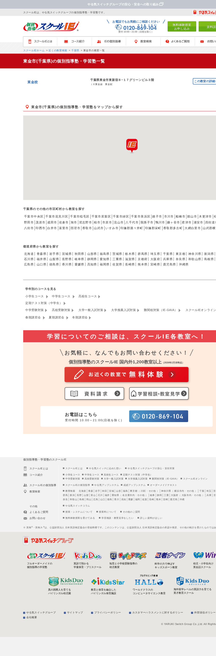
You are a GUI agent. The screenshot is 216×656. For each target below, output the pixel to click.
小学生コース (35, 296)
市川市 (169, 216)
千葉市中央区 (33, 216)
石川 (100, 495)
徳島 (109, 499)
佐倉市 (64, 222)
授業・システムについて (79, 512)
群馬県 (142, 253)
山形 (118, 491)
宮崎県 (155, 264)
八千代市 (132, 222)
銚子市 (157, 216)
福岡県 (104, 264)
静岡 (159, 495)
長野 (79, 495)
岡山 (88, 499)
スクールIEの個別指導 (77, 485)
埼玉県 (155, 253)
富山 (93, 495)
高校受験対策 (61, 310)
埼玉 (208, 491)
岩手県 (54, 253)
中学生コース (62, 296)
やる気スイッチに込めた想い (105, 468)
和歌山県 (194, 259)
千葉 (201, 491)
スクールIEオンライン (195, 478)
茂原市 (40, 222)
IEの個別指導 (111, 41)
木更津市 (205, 216)
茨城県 (117, 253)
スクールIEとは (42, 41)
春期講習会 (33, 317)
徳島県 (54, 264)
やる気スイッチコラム (77, 505)
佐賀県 (117, 264)
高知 (123, 499)
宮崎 (165, 499)
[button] (132, 146)
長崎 (151, 499)
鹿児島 (173, 499)
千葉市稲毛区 (79, 216)
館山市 (192, 216)
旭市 (74, 222)
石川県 (29, 259)
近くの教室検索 (57, 50)
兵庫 (209, 495)
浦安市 (198, 222)
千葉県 (74, 50)
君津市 (187, 222)
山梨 (86, 495)
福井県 (41, 259)
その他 (152, 491)
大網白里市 (193, 228)
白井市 (52, 228)
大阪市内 (187, 495)
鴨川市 (160, 222)
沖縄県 (184, 264)
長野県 (67, 259)
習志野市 (85, 222)
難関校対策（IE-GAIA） (160, 310)
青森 (90, 491)
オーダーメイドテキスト (163, 485)
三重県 (117, 259)
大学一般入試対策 (90, 310)
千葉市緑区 (121, 216)
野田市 (29, 222)
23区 (143, 491)
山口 (102, 499)
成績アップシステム (134, 485)
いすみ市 (112, 228)
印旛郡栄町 (153, 228)
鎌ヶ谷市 (173, 222)
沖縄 (182, 499)
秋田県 (79, 253)
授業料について (107, 512)
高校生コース (87, 296)
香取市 (87, 228)
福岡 (137, 499)
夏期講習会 (57, 317)
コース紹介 (76, 41)
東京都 (180, 253)
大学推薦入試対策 (123, 310)
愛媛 (130, 499)
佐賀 (144, 499)
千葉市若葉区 (101, 216)
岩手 (97, 491)
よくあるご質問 (179, 41)
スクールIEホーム (34, 50)
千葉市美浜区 (140, 216)
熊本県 (142, 264)
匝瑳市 (75, 228)
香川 (116, 499)
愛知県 (104, 259)
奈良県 (180, 259)
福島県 (104, 253)
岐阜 (152, 495)
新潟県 (209, 253)
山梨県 (54, 259)
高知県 (92, 264)
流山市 (119, 222)
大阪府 (155, 259)
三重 (166, 495)
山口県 (41, 264)
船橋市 (180, 216)
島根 (81, 499)
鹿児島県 (169, 264)
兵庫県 (168, 259)
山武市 (99, 228)
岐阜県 (79, 259)
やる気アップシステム (106, 485)
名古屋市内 (128, 495)
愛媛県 (79, 264)
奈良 (65, 499)
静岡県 (92, 259)
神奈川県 (194, 253)
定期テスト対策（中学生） (43, 303)
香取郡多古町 (173, 228)
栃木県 (130, 253)
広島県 (29, 264)
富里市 (64, 228)
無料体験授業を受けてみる (80, 518)
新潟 (72, 495)
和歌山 (73, 499)
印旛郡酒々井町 (131, 228)
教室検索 (145, 41)
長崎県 (130, 264)
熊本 (158, 499)
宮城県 (67, 253)
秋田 (104, 491)
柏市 (97, 222)
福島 (125, 491)
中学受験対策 (34, 310)
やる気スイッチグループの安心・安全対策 (151, 468)
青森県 (41, 253)
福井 (107, 495)
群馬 (65, 495)
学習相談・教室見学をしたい (117, 518)
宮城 (111, 491)
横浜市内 (179, 491)
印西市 (40, 228)
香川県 (67, 264)
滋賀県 (130, 259)
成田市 (52, 222)
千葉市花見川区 (56, 216)
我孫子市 (147, 222)
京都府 (142, 259)
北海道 (29, 253)
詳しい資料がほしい (151, 518)
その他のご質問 (131, 512)
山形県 (92, 253)
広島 (95, 499)
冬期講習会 (80, 317)
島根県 (209, 259)
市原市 (107, 222)
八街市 (29, 228)
